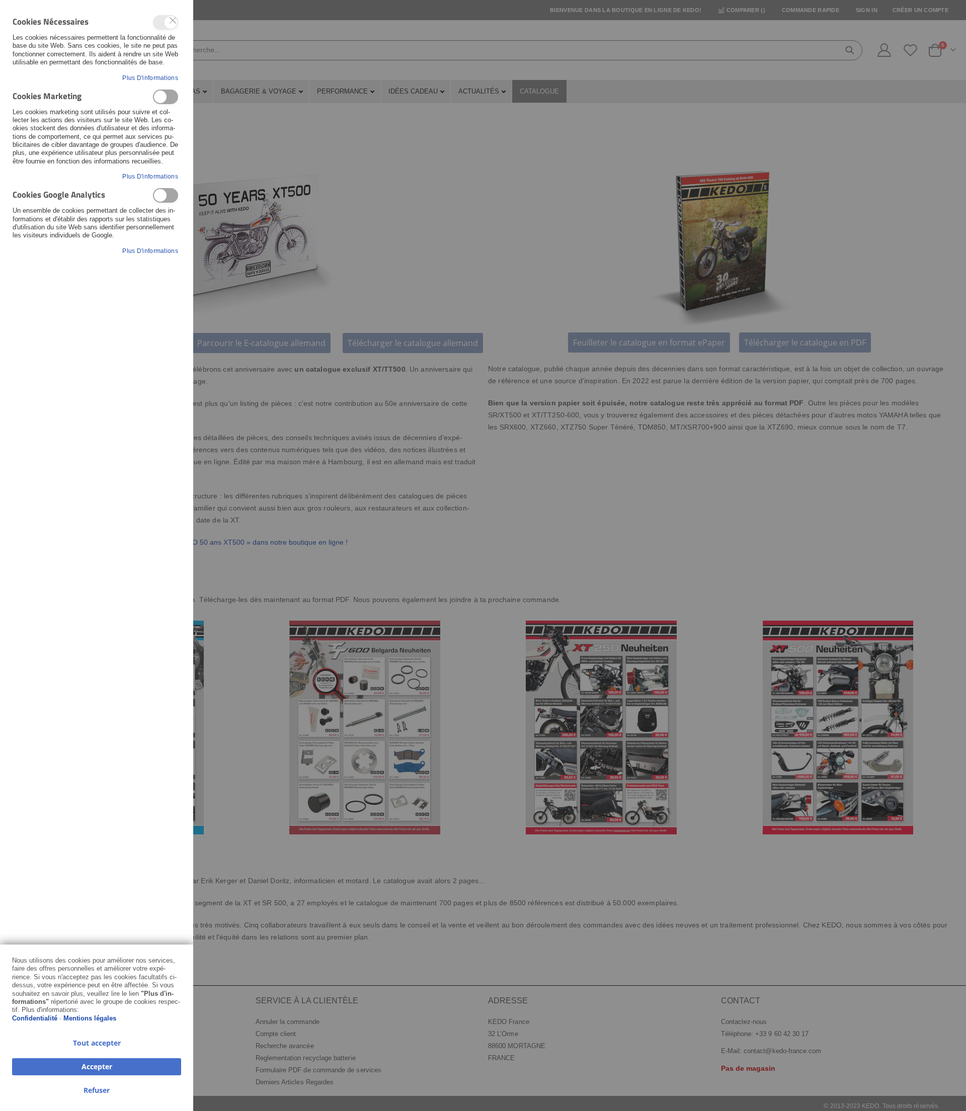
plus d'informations (150, 77)
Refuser (97, 1090)
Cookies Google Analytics (165, 195)
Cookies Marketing (165, 97)
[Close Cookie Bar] (173, 20)
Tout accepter (97, 1043)
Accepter (97, 1066)
